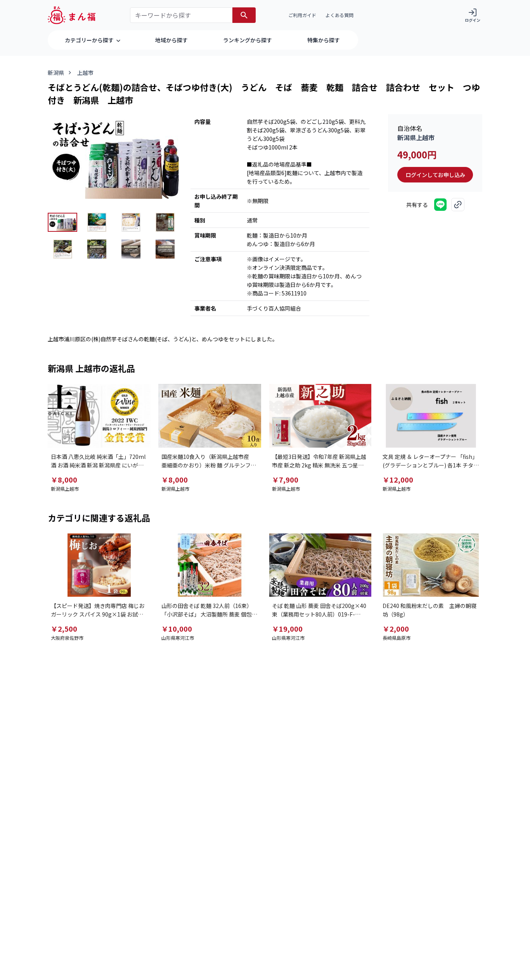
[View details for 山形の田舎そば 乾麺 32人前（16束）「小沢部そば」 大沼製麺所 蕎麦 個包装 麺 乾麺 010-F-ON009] (209, 565)
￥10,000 (176, 629)
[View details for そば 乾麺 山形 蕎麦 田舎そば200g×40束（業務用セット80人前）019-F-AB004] (320, 565)
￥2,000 (396, 629)
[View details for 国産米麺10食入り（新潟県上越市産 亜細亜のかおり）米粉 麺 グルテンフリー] (209, 416)
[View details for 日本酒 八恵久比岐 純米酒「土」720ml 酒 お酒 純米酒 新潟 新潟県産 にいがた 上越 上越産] (99, 416)
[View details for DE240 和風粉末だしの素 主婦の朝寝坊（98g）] (430, 565)
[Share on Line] (440, 204)
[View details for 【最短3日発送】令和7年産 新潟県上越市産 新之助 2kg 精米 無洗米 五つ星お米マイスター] (320, 416)
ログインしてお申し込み (435, 175)
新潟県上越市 (416, 137)
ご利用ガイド (302, 15)
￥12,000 (398, 479)
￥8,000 (64, 479)
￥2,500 (64, 629)
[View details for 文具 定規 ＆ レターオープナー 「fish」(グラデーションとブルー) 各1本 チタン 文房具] (430, 416)
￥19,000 (287, 629)
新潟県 (56, 72)
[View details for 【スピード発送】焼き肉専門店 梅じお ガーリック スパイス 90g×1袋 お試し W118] (99, 565)
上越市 (85, 72)
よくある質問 (339, 15)
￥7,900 (285, 479)
